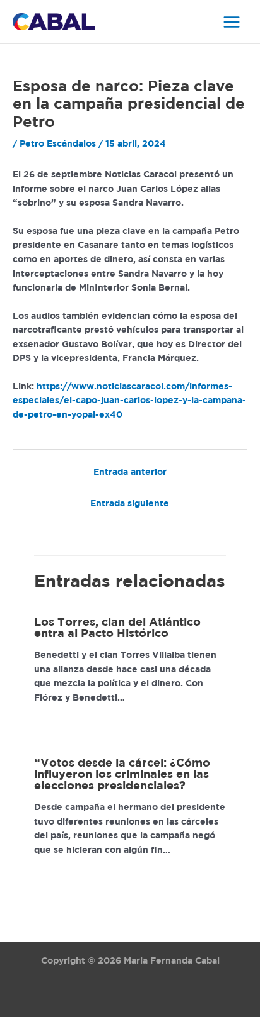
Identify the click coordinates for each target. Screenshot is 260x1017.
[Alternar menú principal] (232, 22)
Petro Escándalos (58, 144)
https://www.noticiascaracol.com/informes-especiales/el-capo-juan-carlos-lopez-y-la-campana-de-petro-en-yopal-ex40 (129, 401)
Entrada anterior (130, 472)
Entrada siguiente (129, 504)
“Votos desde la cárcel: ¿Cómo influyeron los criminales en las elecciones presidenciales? (122, 775)
